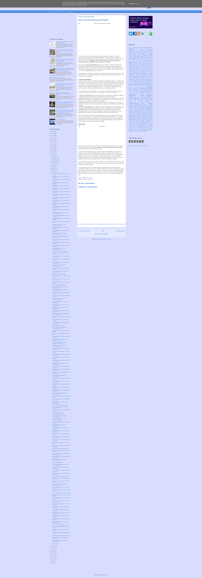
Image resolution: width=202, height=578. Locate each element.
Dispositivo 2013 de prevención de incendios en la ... (59, 460)
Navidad (131, 97)
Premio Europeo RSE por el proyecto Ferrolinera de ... (60, 302)
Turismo (144, 128)
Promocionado (145, 114)
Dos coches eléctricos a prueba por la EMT (61, 493)
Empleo (131, 73)
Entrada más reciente (84, 231)
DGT (152, 65)
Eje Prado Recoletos (146, 67)
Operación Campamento (135, 104)
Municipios (132, 94)
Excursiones (132, 76)
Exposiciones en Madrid (141, 76)
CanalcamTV (132, 54)
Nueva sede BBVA (133, 99)
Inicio (102, 231)
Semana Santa (149, 122)
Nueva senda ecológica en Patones (59, 251)
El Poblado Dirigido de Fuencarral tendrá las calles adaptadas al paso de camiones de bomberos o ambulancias (65, 69)
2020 (52, 142)
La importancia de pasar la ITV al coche (60, 535)
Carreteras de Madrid (147, 54)
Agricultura (132, 48)
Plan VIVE (147, 111)
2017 (52, 148)
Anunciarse (61, 11)
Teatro (144, 124)
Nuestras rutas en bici (138, 98)
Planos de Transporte (137, 113)
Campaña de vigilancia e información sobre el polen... (60, 290)
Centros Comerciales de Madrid (145, 55)
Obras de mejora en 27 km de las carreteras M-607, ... (59, 425)
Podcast (135, 114)
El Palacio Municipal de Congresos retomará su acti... (59, 416)
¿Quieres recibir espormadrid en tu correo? (138, 145)
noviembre (54, 159)
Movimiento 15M (149, 92)
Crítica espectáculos (134, 64)
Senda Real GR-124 (133, 123)
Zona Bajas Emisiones (142, 131)
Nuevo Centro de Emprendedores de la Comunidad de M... (60, 465)
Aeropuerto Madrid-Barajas (145, 47)
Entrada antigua (120, 231)
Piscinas (142, 111)
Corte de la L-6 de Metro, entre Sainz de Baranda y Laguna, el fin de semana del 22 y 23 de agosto (64, 60)
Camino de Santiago (148, 52)
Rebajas (151, 115)
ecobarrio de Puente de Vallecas (144, 66)
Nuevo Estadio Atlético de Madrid (145, 99)
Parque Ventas (137, 106)
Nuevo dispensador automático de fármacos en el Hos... (59, 328)
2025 (52, 133)
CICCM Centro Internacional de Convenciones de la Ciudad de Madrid (141, 58)
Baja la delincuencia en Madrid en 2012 (60, 448)
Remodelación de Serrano (147, 116)
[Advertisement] (61, 26)
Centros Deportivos (134, 56)
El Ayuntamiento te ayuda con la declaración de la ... (59, 249)
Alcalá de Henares (139, 48)
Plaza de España (146, 113)
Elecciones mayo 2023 (148, 72)
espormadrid (144, 75)
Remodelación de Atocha (135, 116)
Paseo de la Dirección (134, 109)
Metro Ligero (132, 92)
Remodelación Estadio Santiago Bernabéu (139, 118)
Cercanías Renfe (144, 56)
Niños (146, 97)
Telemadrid (140, 127)
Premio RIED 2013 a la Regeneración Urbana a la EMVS (60, 340)
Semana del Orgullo (141, 122)
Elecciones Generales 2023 (147, 70)
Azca (141, 51)
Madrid (85, 179)
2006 (52, 560)
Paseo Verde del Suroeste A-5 (146, 109)
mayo (53, 170)
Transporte (146, 127)
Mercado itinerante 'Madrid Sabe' (59, 284)
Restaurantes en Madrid (147, 119)
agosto (53, 164)
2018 (52, 146)
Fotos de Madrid (133, 81)
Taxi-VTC (140, 124)
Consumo (144, 62)
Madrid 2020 (90, 179)
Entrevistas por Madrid (148, 73)
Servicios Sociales (141, 123)
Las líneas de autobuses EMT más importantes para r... (59, 484)
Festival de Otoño (149, 77)
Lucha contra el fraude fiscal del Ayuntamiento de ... (58, 266)
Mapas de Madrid (133, 90)
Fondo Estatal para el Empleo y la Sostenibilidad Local (141, 80)
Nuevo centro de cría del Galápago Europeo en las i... (59, 234)
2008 (52, 557)
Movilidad (143, 92)
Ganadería (143, 81)
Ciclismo (134, 59)
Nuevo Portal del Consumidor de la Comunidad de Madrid (59, 343)
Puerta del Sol (146, 115)
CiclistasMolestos (140, 59)
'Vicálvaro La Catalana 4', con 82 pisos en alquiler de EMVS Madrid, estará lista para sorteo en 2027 (65, 84)
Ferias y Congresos (139, 77)
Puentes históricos (137, 115)
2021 (52, 140)
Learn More (132, 3)
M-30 (146, 87)
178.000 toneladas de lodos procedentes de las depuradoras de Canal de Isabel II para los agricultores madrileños (65, 111)
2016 (52, 150)
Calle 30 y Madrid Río (60, 119)
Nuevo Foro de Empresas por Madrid (60, 405)
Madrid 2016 (132, 88)
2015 (52, 152)
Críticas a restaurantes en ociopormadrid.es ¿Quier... (58, 413)
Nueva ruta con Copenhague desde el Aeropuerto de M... (60, 454)
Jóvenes (131, 85)
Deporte (148, 65)
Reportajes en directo (136, 119)
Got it (138, 3)
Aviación (138, 51)
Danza (134, 65)
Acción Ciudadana (133, 47)
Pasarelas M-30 (137, 108)
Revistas (131, 120)
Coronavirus (149, 62)
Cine (145, 59)
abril (53, 172)
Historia (136, 83)
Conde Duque (138, 62)
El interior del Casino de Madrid (58, 274)
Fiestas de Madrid (133, 79)
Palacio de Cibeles (144, 105)
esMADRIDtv (132, 75)
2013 (52, 155)
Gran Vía (131, 83)
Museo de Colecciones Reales (142, 94)
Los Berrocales (136, 87)
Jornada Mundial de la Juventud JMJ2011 (143, 84)
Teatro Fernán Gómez (148, 126)
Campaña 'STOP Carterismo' (58, 325)
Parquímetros (144, 106)
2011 (52, 551)
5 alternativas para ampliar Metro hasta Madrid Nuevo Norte (64, 42)
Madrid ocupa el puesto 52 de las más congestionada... (60, 287)
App (145, 48)
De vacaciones (140, 65)
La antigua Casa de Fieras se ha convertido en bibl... (59, 225)
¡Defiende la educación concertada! (57, 77)
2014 (52, 153)
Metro (151, 91)
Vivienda (131, 131)
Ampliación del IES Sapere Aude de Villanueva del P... (59, 394)
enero (53, 547)
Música (151, 94)
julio (53, 166)
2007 (52, 559)
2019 (52, 144)
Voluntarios (135, 131)
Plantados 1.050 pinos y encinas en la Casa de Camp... (60, 522)
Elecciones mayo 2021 (139, 72)
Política (139, 114)
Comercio (139, 60)
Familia (149, 76)
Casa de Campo (133, 55)
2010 (52, 553)
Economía (131, 67)
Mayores (146, 90)
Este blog (53, 11)
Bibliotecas (145, 51)
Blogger (105, 574)
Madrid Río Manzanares (146, 88)
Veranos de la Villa (138, 129)
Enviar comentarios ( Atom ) (104, 239)
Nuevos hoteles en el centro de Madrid (60, 524)
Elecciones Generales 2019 (136, 70)
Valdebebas (150, 128)
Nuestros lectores (148, 98)
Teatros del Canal (133, 127)
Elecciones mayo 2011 (134, 71)
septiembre (54, 162)
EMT (134, 73)
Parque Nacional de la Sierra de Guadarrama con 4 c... (59, 346)
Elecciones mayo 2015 (143, 71)
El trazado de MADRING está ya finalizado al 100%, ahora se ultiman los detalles (64, 94)
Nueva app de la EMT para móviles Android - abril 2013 (59, 419)
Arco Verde (150, 48)
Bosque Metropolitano (138, 52)
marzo (53, 543)
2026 (52, 131)
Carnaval (138, 54)
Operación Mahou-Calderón (134, 105)
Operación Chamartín (147, 104)
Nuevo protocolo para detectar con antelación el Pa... (59, 376)
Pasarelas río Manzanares (147, 108)
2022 (52, 139)
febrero (53, 545)
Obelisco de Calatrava (137, 101)
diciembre (54, 157)
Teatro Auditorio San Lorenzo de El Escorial (141, 125)
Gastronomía (149, 81)
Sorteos (136, 124)
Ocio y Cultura (147, 103)
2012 (52, 549)
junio (53, 168)
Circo (148, 59)
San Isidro (137, 120)
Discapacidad (132, 66)
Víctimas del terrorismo (148, 129)
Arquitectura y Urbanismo (138, 50)
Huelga (141, 83)
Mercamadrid (146, 91)
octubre (53, 161)
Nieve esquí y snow (139, 97)
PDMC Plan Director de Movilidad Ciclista (138, 110)
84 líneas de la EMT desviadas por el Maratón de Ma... (60, 213)
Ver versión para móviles (101, 234)
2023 (52, 137)
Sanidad (143, 120)
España (138, 75)
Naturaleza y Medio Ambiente (141, 95)
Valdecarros (131, 129)
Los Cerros (142, 87)
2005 (52, 562)
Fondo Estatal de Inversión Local (145, 79)
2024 (52, 135)
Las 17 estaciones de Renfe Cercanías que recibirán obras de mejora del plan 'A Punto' (65, 51)
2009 (52, 555)
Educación (137, 67)
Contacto (70, 11)
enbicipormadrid (139, 73)
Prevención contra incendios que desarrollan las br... (59, 299)
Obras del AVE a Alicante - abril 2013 (60, 476)
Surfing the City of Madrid (57, 462)
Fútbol (139, 81)
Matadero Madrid (140, 90)
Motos (138, 92)
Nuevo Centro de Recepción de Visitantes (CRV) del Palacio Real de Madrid (65, 102)
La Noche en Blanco (138, 85)
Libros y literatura (147, 85)
